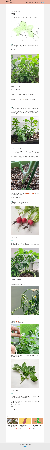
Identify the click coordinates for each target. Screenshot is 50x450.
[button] (27, 2)
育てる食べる (12, 406)
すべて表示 (42, 416)
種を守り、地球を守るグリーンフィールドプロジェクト (12, 426)
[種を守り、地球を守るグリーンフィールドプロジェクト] (12, 421)
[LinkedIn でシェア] (14, 409)
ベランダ (19, 404)
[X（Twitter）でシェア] (12, 409)
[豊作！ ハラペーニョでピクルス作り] (37, 421)
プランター (14, 404)
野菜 (11, 404)
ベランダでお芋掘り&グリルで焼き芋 (24, 426)
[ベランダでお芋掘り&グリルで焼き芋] (25, 421)
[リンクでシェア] (16, 409)
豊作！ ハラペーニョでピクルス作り (37, 426)
